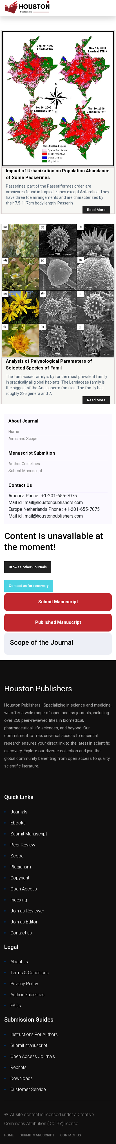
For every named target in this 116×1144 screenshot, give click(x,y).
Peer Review (22, 845)
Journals (18, 812)
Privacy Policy (24, 983)
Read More (96, 210)
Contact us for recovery (28, 586)
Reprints (18, 1067)
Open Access (23, 889)
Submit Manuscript (25, 470)
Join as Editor (23, 922)
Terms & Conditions (29, 972)
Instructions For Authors (34, 1034)
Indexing (18, 900)
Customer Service (28, 1089)
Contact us (21, 933)
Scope (17, 856)
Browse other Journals (28, 567)
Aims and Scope (22, 438)
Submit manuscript (28, 1045)
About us (19, 961)
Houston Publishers (38, 688)
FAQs (15, 1005)
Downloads (21, 1078)
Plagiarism (20, 867)
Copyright (19, 878)
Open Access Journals (32, 1056)
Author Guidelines (24, 463)
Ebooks (18, 823)
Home (13, 431)
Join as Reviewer (27, 911)
